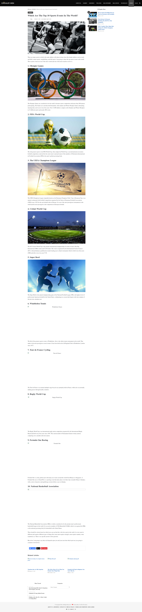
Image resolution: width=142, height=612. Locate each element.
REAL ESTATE (116, 3)
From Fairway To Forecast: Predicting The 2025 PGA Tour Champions (105, 20)
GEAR (136, 3)
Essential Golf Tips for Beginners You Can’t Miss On (76, 570)
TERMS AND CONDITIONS (81, 607)
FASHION (85, 3)
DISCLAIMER (91, 607)
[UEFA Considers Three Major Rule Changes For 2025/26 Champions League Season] (93, 28)
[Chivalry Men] (7, 3)
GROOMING (91, 3)
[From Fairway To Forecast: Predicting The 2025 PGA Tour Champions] (93, 21)
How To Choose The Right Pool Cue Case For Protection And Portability (106, 13)
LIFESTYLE (78, 3)
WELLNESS (98, 3)
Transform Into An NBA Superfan (35, 569)
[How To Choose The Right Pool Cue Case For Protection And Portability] (93, 14)
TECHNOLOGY (124, 3)
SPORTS (131, 3)
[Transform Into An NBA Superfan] (36, 563)
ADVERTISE (56, 607)
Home (30, 9)
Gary (31, 19)
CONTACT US (63, 607)
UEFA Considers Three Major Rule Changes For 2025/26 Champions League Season (106, 27)
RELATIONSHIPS (107, 3)
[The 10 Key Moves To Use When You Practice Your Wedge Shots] (56, 563)
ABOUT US (50, 607)
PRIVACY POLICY (70, 607)
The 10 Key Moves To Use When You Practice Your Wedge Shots (56, 570)
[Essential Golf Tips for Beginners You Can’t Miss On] (76, 563)
